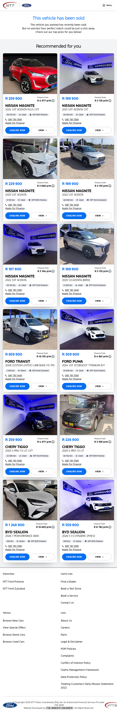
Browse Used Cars (13, 641)
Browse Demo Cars (14, 634)
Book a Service (69, 595)
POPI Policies (68, 648)
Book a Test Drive (71, 588)
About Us (66, 620)
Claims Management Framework (80, 669)
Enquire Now (17, 130)
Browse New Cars (13, 620)
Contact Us (67, 602)
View (41, 130)
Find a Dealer (68, 581)
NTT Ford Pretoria (13, 581)
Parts (64, 634)
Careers (65, 627)
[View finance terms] (53, 100)
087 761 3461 (72, 204)
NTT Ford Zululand (14, 588)
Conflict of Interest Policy (75, 662)
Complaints (67, 655)
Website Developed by (48, 708)
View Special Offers (14, 627)
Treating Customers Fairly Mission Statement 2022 (87, 685)
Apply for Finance (15, 123)
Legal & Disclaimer (72, 641)
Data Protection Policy (74, 677)
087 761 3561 (15, 119)
